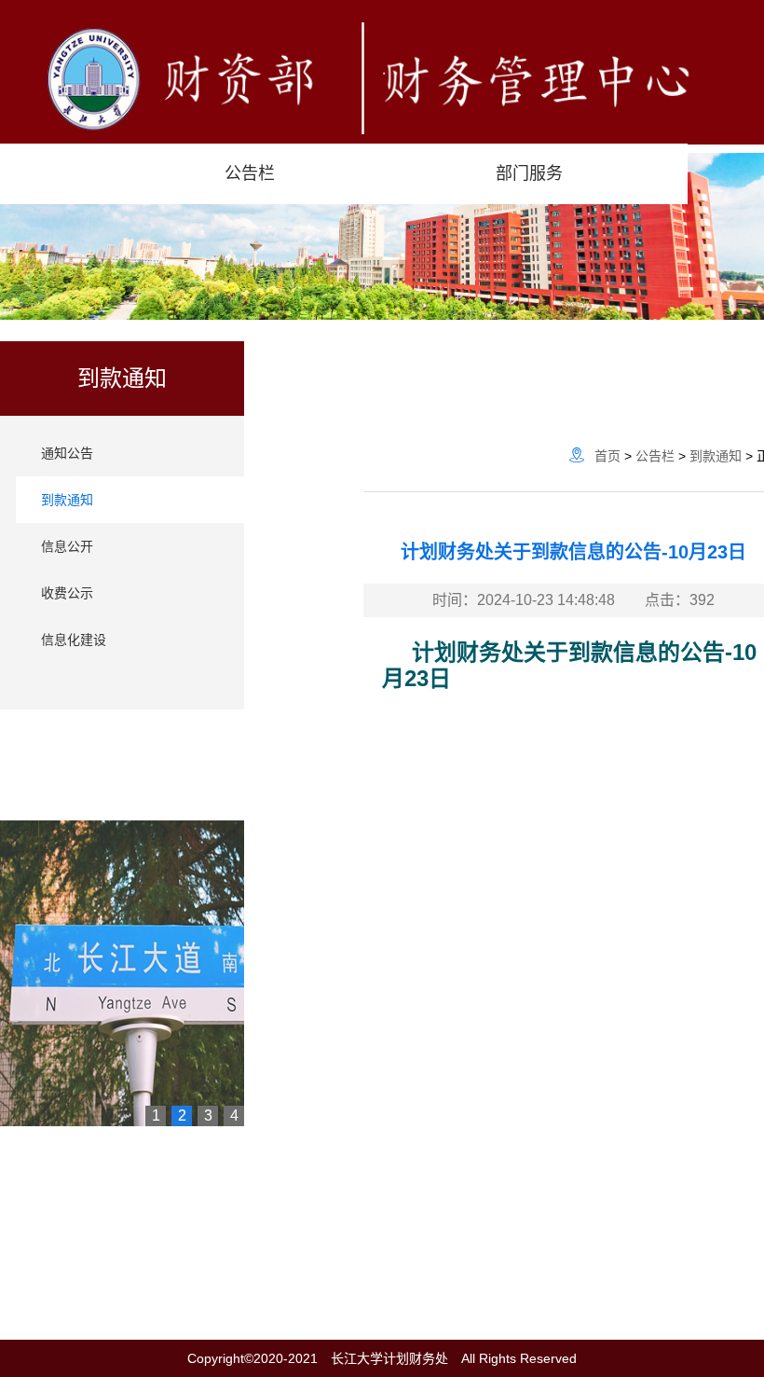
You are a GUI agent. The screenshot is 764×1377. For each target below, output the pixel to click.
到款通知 (67, 499)
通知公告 (67, 453)
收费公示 (67, 592)
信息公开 (67, 546)
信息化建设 (73, 639)
